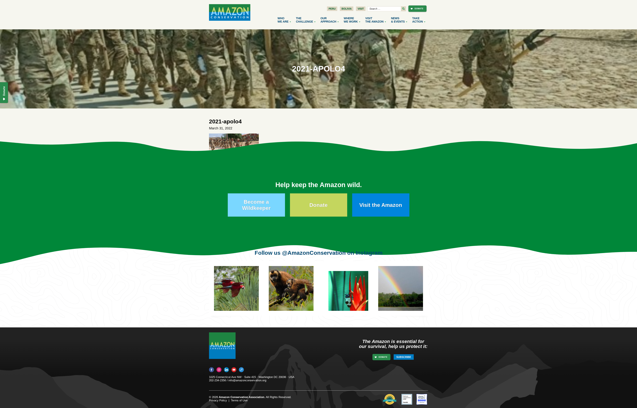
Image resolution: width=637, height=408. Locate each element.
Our (328, 20)
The (304, 20)
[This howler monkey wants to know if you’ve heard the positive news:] (296, 293)
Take (417, 20)
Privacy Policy (218, 400)
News (398, 20)
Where (351, 20)
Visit (361, 8)
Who (283, 20)
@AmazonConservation (314, 253)
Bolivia (347, 8)
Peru (332, 8)
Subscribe (403, 357)
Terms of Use (239, 400)
